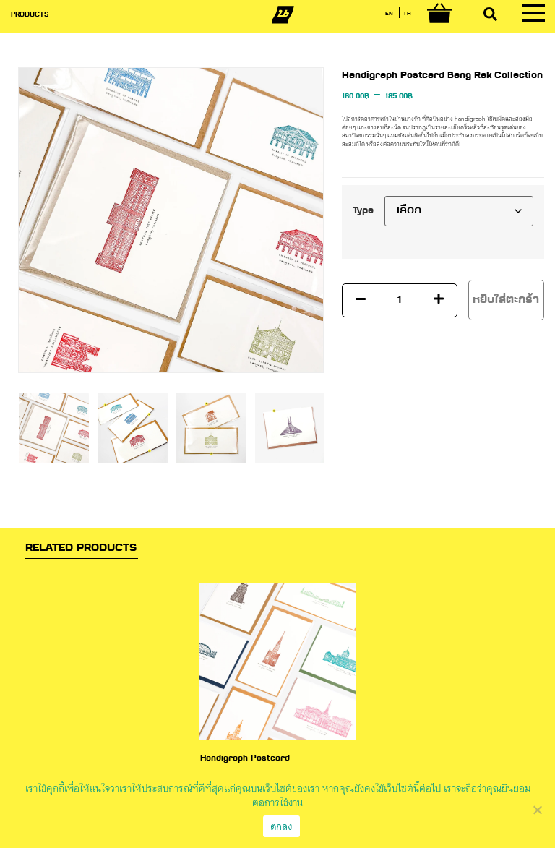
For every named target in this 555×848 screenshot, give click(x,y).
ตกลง (281, 826)
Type (363, 211)
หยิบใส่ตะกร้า (506, 300)
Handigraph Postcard (245, 758)
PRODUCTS (29, 14)
